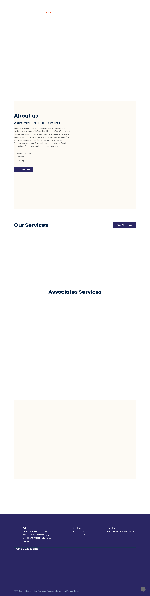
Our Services (72, 12)
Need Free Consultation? (26, 3)
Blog (115, 12)
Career (106, 12)
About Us (59, 12)
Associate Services (90, 12)
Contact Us (126, 12)
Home (48, 12)
